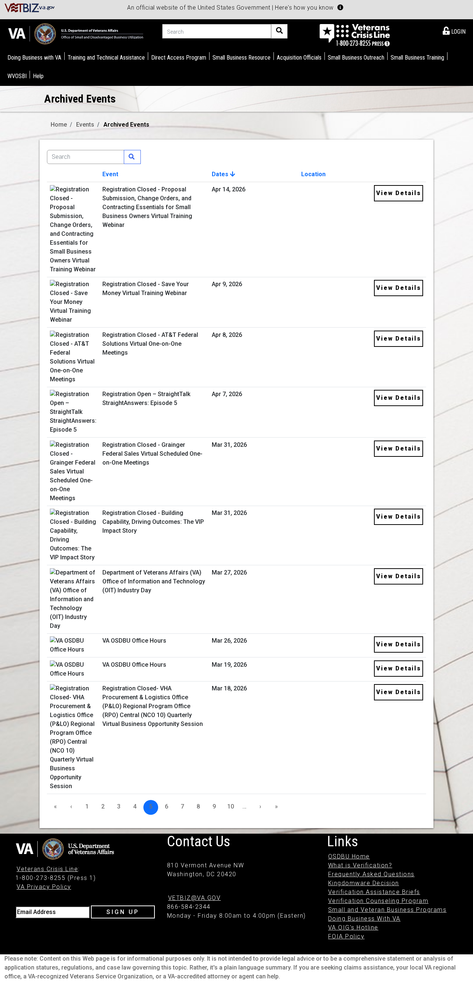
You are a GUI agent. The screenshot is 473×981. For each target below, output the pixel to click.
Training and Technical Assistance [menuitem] (106, 57)
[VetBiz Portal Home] (29, 7)
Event (110, 174)
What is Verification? (360, 865)
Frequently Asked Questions (371, 874)
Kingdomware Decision (363, 883)
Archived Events (126, 124)
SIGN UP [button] (122, 911)
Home (59, 124)
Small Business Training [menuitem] (417, 57)
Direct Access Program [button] (178, 57)
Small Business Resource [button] (241, 57)
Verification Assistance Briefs (374, 891)
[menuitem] (454, 30)
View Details (398, 193)
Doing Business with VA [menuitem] (34, 57)
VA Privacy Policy (44, 886)
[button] (340, 7)
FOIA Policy (346, 936)
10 (230, 806)
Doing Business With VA (364, 918)
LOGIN (458, 31)
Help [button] (38, 76)
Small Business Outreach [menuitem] (356, 57)
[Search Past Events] (132, 157)
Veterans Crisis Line (47, 869)
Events (85, 124)
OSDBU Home (349, 856)
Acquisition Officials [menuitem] (299, 57)
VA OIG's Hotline (353, 927)
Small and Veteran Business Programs (387, 909)
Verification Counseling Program (378, 900)
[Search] (279, 31)
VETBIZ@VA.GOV (194, 897)
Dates (221, 174)
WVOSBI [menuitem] (17, 76)
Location (313, 174)
